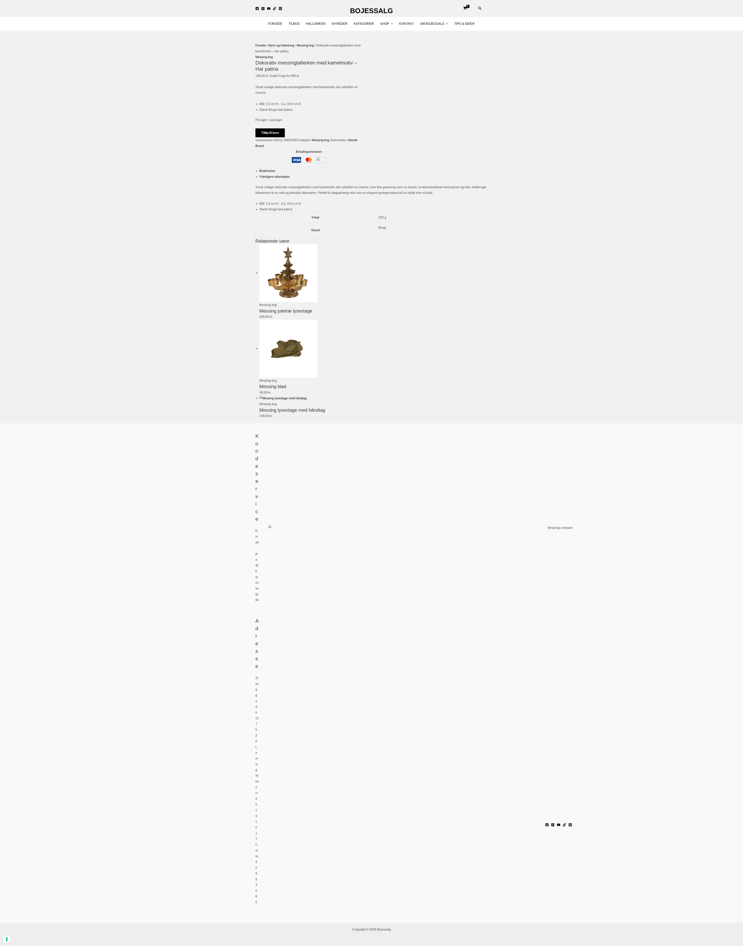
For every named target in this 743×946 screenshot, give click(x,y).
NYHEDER (340, 23)
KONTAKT (406, 23)
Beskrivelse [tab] (267, 171)
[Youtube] (268, 8)
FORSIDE (275, 23)
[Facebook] (257, 8)
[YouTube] (558, 825)
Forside (260, 45)
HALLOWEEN (316, 23)
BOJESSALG (371, 11)
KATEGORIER (364, 23)
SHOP (384, 23)
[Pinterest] (280, 8)
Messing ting (305, 45)
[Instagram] (263, 8)
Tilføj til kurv (270, 132)
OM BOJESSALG (432, 23)
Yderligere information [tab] (274, 176)
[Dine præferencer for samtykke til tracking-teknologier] (6, 939)
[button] (480, 8)
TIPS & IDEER (464, 23)
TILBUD (294, 23)
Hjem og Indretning (281, 45)
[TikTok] (274, 8)
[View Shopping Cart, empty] (464, 8)
